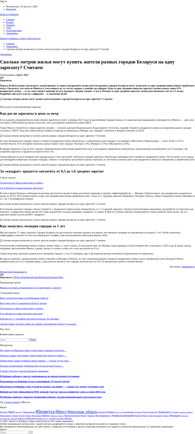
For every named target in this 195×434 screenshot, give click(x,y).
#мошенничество (72, 415)
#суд (46, 419)
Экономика (12, 33)
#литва (28, 415)
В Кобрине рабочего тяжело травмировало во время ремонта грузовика (39, 376)
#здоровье (174, 412)
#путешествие (5, 419)
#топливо (60, 419)
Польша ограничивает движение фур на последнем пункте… (32, 366)
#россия (30, 418)
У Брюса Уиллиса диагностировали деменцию (24, 371)
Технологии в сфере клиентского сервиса (21, 183)
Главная (10, 19)
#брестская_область (82, 412)
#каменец (182, 412)
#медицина (36, 416)
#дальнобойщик (128, 412)
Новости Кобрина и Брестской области (20, 38)
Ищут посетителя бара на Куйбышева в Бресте (24, 298)
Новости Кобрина (9, 14)
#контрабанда (6, 415)
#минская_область (57, 416)
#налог (83, 415)
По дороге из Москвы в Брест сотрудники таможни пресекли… (33, 350)
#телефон (52, 419)
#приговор (184, 416)
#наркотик (91, 416)
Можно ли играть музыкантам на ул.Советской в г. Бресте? (30, 287)
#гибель (110, 412)
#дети (145, 412)
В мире (10, 22)
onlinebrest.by (188, 266)
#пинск (145, 415)
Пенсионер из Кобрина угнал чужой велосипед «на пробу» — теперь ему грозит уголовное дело (52, 386)
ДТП (8, 28)
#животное (153, 412)
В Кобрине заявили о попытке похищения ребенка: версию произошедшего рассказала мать (51, 397)
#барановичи (29, 412)
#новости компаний (123, 415)
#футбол (68, 418)
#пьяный (14, 419)
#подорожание (155, 415)
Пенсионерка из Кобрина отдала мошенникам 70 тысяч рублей (34, 381)
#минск (46, 415)
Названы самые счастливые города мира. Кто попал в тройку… (33, 355)
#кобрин (189, 412)
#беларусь (5, 272)
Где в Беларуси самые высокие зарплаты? (21, 188)
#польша (175, 415)
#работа (22, 418)
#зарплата (164, 411)
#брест (61, 411)
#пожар (166, 416)
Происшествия (13, 30)
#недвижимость (18, 272)
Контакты (11, 9)
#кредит (22, 416)
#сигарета (39, 419)
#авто (11, 411)
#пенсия (138, 415)
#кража (15, 416)
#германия (102, 412)
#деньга (138, 412)
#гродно (118, 412)
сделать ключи (11, 402)
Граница (10, 25)
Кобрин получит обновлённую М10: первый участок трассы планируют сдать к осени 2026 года (52, 392)
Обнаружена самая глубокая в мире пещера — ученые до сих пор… (35, 360)
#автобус (19, 412)
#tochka (4, 412)
